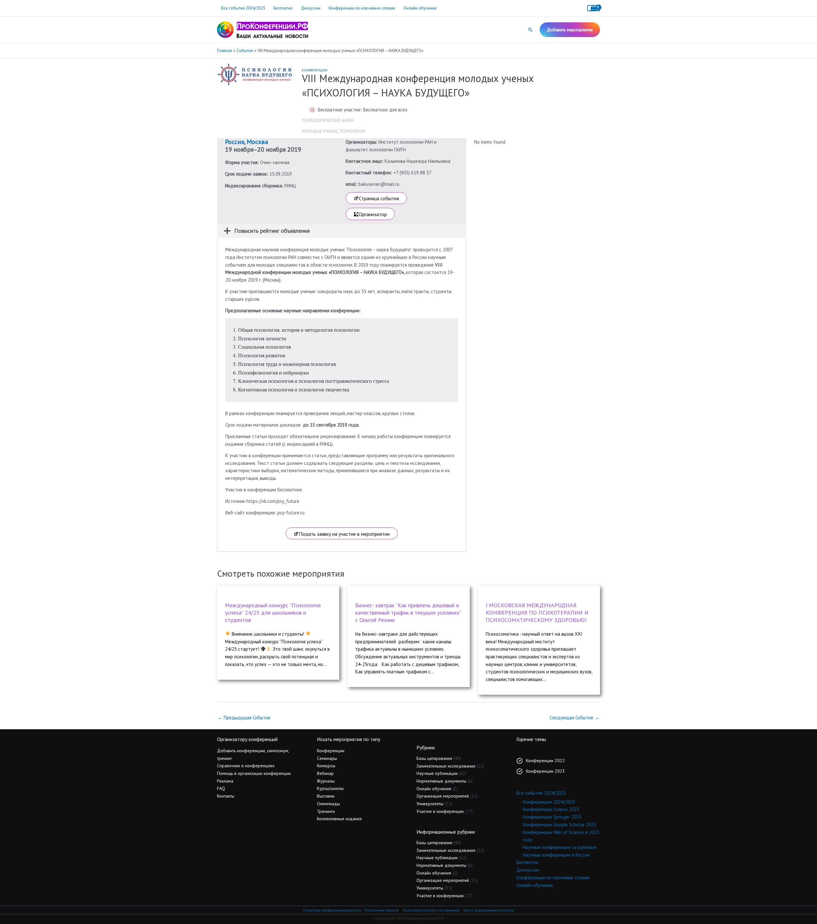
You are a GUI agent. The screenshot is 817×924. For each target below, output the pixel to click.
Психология (352, 131)
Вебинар (325, 773)
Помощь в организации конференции (254, 773)
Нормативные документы (441, 781)
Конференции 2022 (545, 760)
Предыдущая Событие (244, 718)
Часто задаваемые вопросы (488, 910)
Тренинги (326, 811)
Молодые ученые (320, 131)
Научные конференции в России (556, 855)
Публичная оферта (382, 910)
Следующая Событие (574, 718)
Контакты (225, 796)
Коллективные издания (339, 819)
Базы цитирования (434, 758)
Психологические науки (328, 120)
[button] (530, 30)
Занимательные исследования (445, 766)
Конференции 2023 (545, 771)
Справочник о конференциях (245, 766)
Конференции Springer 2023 (552, 817)
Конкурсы (326, 766)
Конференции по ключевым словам (362, 8)
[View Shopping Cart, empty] (593, 8)
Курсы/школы (330, 788)
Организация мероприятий (442, 796)
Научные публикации (437, 773)
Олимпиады (328, 804)
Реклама (225, 781)
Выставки (325, 796)
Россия (234, 142)
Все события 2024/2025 (243, 8)
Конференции (314, 70)
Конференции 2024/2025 (549, 802)
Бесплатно (283, 8)
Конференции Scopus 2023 (551, 809)
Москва (257, 142)
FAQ (221, 788)
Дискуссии (310, 8)
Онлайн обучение (420, 8)
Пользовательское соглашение (430, 910)
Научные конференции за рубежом (559, 847)
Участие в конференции (440, 811)
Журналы (326, 781)
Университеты (429, 804)
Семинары (327, 758)
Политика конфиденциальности (332, 910)
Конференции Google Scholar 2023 (559, 825)
